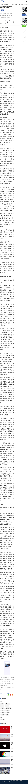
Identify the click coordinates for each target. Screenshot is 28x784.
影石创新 (2, 714)
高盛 (1, 693)
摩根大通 (2, 719)
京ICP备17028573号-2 (6, 781)
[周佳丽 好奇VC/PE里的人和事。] (7, 668)
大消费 (25, 4)
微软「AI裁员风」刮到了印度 (12, 752)
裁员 (5, 693)
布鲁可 (2, 706)
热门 (5, 4)
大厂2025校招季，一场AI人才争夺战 (12, 768)
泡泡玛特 (7, 710)
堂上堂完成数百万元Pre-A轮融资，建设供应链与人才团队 (12, 727)
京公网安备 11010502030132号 (17, 781)
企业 (1, 701)
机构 (1, 717)
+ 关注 (7, 662)
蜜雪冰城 (6, 706)
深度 (2, 4)
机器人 (16, 4)
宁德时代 (2, 710)
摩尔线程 (2, 708)
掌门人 (7, 714)
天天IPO (8, 4)
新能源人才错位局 (12, 760)
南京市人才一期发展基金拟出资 (12, 735)
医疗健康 (21, 4)
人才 (8, 693)
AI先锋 (12, 4)
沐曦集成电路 (8, 708)
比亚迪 (2, 703)
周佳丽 (9, 22)
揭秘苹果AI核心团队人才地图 (12, 743)
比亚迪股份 (7, 703)
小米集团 (7, 712)
